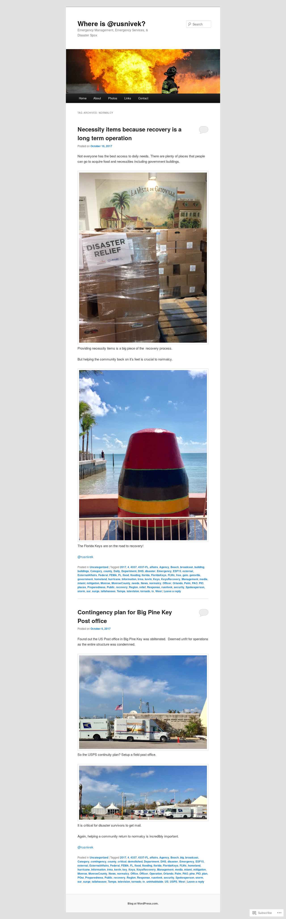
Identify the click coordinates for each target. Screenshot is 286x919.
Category (96, 571)
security (179, 587)
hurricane (114, 579)
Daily (117, 571)
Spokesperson (195, 587)
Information (129, 579)
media (203, 579)
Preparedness (96, 587)
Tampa (121, 591)
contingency (98, 861)
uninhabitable (154, 881)
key (124, 869)
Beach (174, 567)
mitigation (93, 583)
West (158, 591)
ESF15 (177, 571)
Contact (143, 98)
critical (122, 861)
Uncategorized (99, 567)
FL (119, 575)
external (188, 571)
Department (129, 571)
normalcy (155, 583)
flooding (135, 575)
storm (81, 591)
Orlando (178, 583)
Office (134, 873)
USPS (173, 881)
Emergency (164, 571)
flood (126, 575)
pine (192, 873)
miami (81, 583)
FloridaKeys (158, 575)
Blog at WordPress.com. (143, 903)
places (82, 587)
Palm (187, 583)
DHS (141, 571)
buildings (83, 571)
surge (95, 591)
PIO (201, 583)
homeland (100, 579)
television (133, 591)
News (144, 583)
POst (81, 877)
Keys (156, 579)
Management (190, 579)
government (85, 579)
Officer (167, 583)
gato (185, 575)
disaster (150, 571)
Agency (164, 567)
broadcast (186, 567)
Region (133, 587)
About (97, 98)
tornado (145, 591)
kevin (148, 579)
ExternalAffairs (87, 575)
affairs (154, 567)
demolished (135, 861)
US (166, 881)
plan (204, 873)
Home (82, 98)
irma (140, 579)
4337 (133, 567)
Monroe (105, 583)
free (178, 575)
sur (88, 591)
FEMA (113, 575)
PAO (195, 583)
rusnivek (85, 556)
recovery (122, 587)
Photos (112, 98)
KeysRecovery (170, 579)
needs (135, 583)
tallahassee (108, 591)
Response (153, 587)
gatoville (194, 575)
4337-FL (143, 567)
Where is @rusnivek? (111, 23)
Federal (103, 575)
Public (111, 587)
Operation (155, 873)
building (199, 567)
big (182, 857)
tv (152, 591)
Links (127, 98)
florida (146, 575)
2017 (123, 567)
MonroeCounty (120, 583)
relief (142, 587)
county (107, 571)
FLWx (171, 575)
